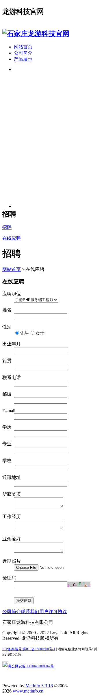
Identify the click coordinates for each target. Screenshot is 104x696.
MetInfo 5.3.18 (39, 685)
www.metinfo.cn (28, 690)
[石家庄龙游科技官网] (35, 33)
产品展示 (23, 59)
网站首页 (23, 46)
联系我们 (30, 611)
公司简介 (23, 52)
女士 (39, 333)
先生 (24, 333)
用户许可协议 (53, 611)
